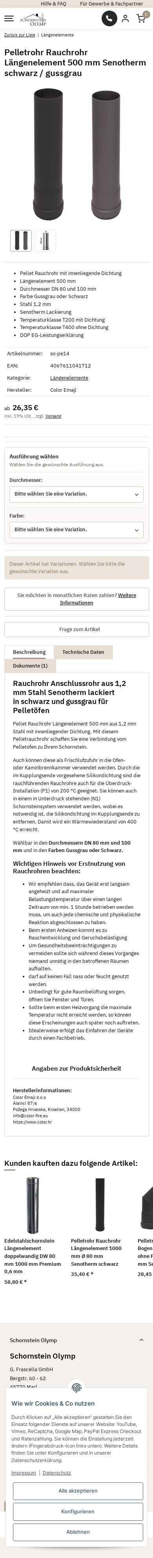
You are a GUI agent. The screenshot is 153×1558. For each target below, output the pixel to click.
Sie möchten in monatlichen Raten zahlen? (76, 599)
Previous (20, 1236)
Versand (53, 416)
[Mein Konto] (125, 18)
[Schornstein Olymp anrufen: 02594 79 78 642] (109, 18)
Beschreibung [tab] (29, 652)
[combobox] (76, 494)
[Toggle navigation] (8, 18)
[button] (141, 18)
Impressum (23, 1473)
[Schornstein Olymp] (33, 18)
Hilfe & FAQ (53, 3)
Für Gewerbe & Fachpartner (111, 3)
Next (133, 1236)
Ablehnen (78, 1532)
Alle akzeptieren (78, 1490)
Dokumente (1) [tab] (30, 665)
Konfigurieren (78, 1511)
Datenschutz (57, 1473)
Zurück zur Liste (19, 35)
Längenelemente (69, 378)
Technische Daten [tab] (83, 652)
